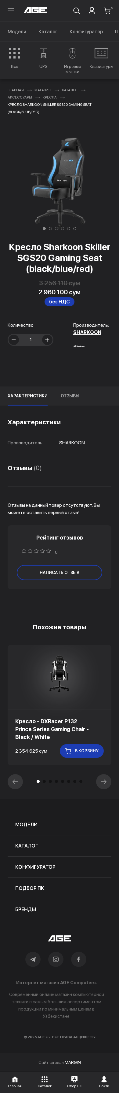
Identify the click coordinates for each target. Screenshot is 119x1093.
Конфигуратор (86, 32)
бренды (25, 909)
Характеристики (28, 395)
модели (26, 824)
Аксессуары (20, 97)
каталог (26, 846)
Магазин (42, 90)
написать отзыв (59, 572)
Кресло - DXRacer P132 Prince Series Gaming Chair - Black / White (52, 729)
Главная (16, 90)
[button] (44, 228)
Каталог (47, 32)
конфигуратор (35, 867)
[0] (107, 11)
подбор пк (29, 888)
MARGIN (73, 1062)
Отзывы (70, 395)
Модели (17, 32)
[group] (14, 58)
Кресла (50, 97)
